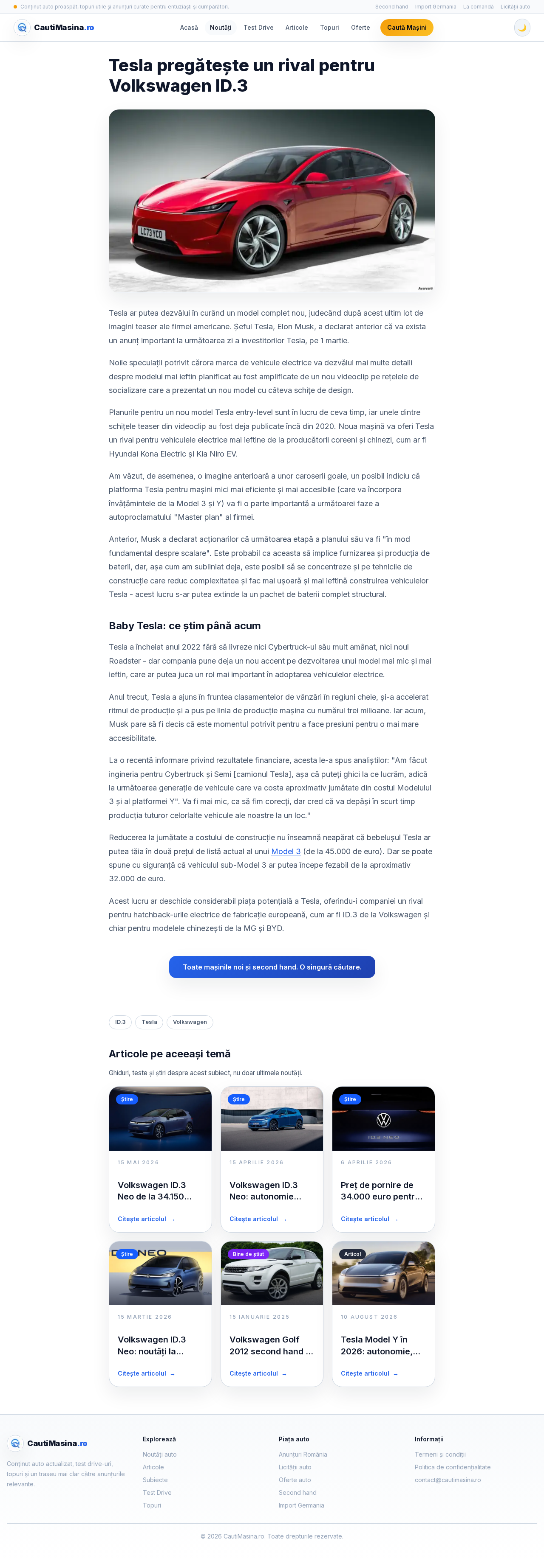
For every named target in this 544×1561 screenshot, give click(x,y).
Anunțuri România (303, 1454)
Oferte (360, 27)
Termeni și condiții (440, 1454)
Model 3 (286, 851)
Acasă (189, 27)
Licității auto (515, 6)
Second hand (391, 6)
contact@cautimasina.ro (448, 1479)
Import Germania (435, 6)
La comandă (478, 6)
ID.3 (120, 1021)
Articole (297, 27)
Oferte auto (295, 1479)
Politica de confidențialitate (453, 1467)
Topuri (329, 27)
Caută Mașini (407, 27)
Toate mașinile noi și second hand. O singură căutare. (272, 967)
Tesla (149, 1021)
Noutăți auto (160, 1454)
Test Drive (259, 27)
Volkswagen (190, 1021)
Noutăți (221, 27)
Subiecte (155, 1479)
